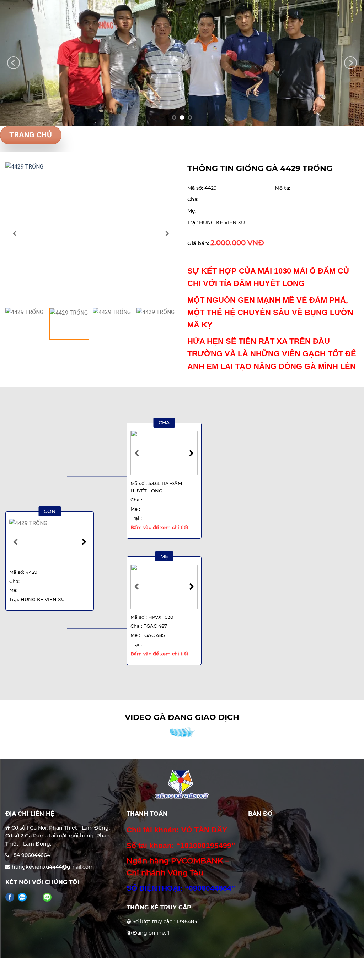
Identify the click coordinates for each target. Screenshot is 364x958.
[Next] (350, 63)
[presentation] (14, 233)
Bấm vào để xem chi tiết (159, 527)
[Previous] (13, 63)
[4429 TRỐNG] (91, 233)
